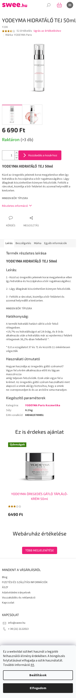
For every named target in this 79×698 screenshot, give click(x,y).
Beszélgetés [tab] (23, 243)
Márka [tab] (37, 243)
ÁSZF (5, 587)
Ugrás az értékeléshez (47, 31)
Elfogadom (38, 688)
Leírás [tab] (9, 243)
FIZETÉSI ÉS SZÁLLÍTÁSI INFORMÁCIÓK (25, 582)
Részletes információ (15, 206)
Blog (4, 577)
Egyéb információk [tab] (55, 243)
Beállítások (38, 675)
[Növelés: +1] (16, 153)
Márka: (18, 35)
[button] (39, 514)
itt (32, 665)
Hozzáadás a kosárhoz (42, 155)
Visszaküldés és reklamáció (18, 598)
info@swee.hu (16, 623)
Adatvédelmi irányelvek (16, 593)
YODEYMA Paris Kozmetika (42, 405)
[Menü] (70, 5)
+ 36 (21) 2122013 (18, 629)
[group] (39, 479)
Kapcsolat (8, 603)
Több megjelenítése (39, 550)
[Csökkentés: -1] (16, 157)
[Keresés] (49, 5)
